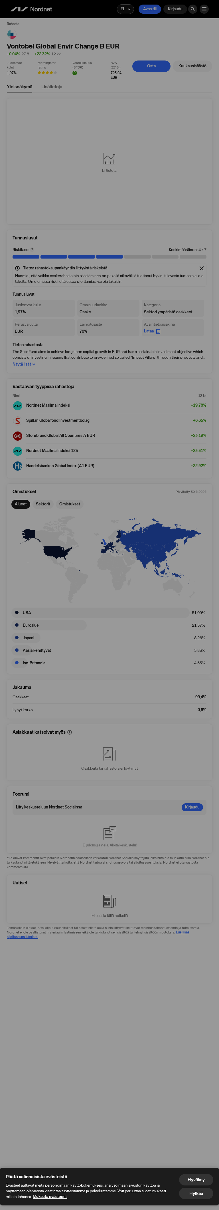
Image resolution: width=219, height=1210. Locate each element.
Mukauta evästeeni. (50, 1196)
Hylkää (196, 1193)
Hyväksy (196, 1179)
